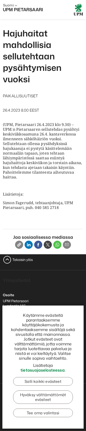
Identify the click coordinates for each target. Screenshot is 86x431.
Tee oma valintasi (43, 412)
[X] (48, 245)
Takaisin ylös (22, 259)
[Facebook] (38, 245)
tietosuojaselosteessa (43, 370)
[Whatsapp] (57, 245)
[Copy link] (19, 245)
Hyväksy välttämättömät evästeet (43, 397)
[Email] (67, 245)
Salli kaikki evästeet (43, 381)
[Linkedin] (29, 245)
